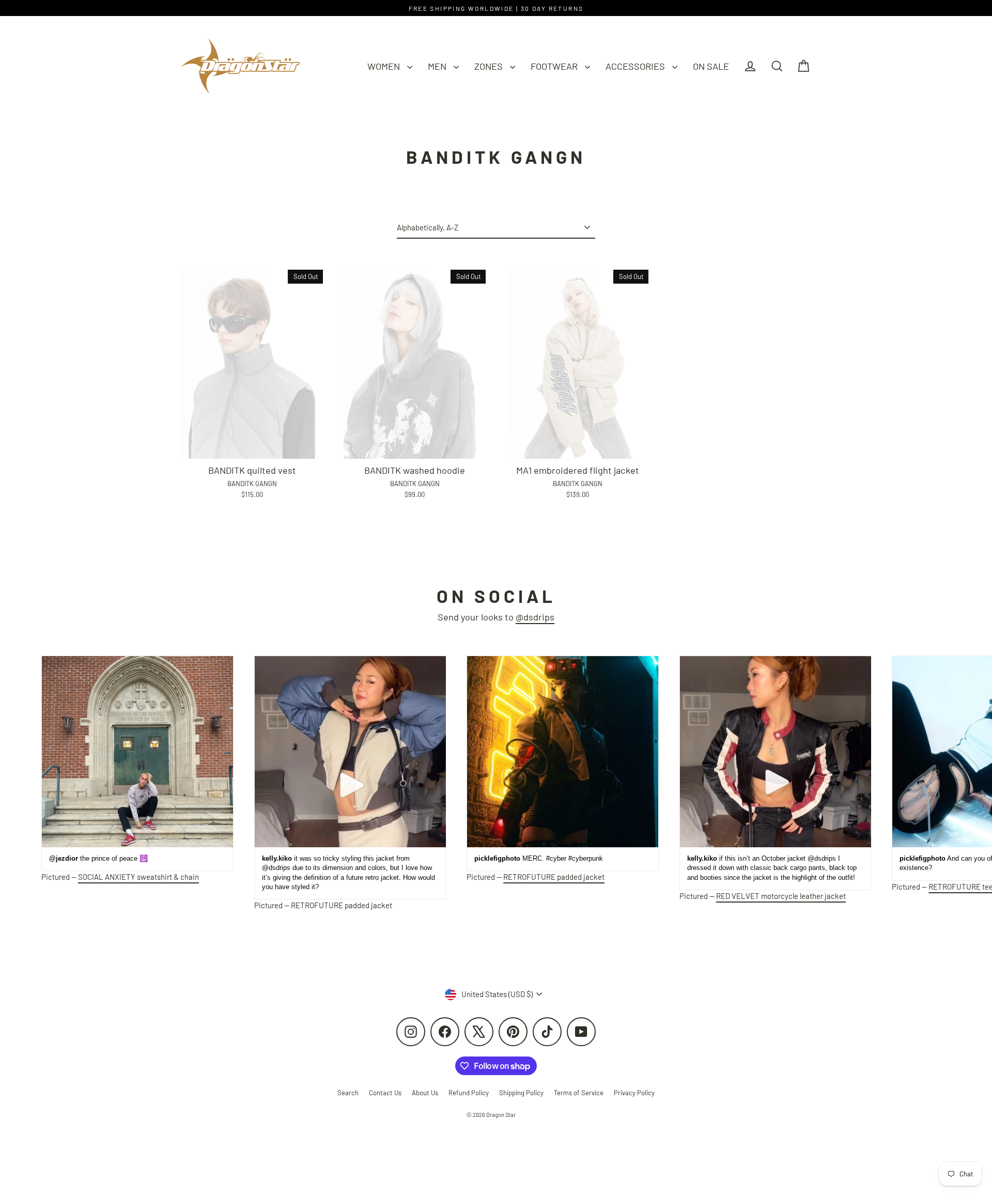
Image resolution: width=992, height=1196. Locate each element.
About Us (425, 1093)
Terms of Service (578, 1093)
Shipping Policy (521, 1093)
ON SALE (711, 66)
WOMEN (384, 66)
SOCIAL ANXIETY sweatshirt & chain (138, 876)
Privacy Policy (634, 1093)
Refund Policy (468, 1093)
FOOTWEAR (555, 66)
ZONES (489, 66)
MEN (438, 66)
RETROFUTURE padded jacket (341, 905)
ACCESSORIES (636, 66)
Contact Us (385, 1093)
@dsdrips (535, 617)
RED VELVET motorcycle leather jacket (781, 895)
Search (348, 1093)
